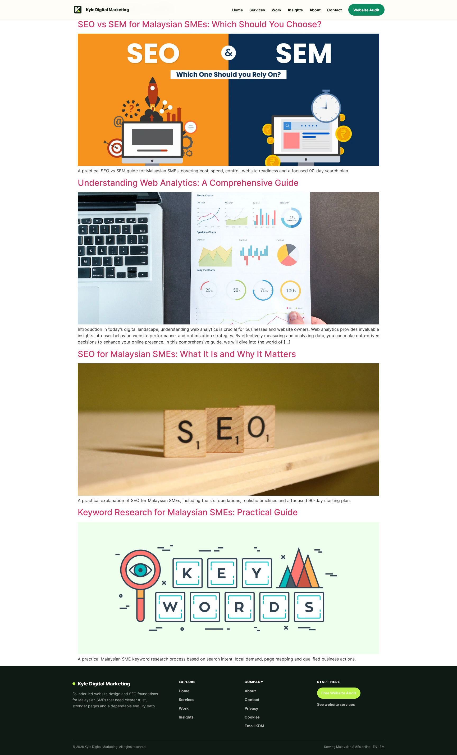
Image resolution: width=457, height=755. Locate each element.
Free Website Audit (338, 693)
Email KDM (254, 726)
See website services (336, 704)
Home (237, 10)
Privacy (251, 708)
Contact (334, 10)
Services (257, 10)
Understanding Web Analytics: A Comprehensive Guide (188, 183)
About (315, 10)
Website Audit (366, 10)
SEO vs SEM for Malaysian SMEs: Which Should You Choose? (200, 24)
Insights (295, 10)
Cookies (252, 717)
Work (276, 10)
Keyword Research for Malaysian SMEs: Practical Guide (188, 512)
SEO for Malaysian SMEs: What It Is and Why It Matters (187, 354)
